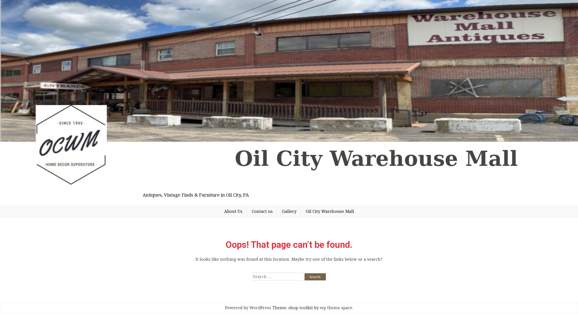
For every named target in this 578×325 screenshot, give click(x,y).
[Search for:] (277, 277)
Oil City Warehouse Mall (330, 211)
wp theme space (336, 307)
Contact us (262, 211)
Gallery (289, 211)
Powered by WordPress (248, 307)
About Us (233, 211)
